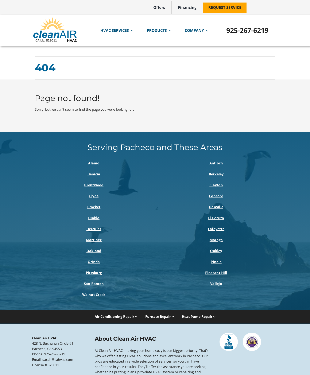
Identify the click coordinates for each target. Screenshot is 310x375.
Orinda (94, 261)
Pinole (216, 261)
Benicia (94, 174)
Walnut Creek (94, 294)
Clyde (93, 196)
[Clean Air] (55, 18)
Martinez (94, 240)
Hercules (93, 229)
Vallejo (216, 283)
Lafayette (216, 229)
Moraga (216, 240)
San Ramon (94, 283)
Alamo (93, 163)
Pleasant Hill (216, 272)
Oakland (93, 251)
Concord (216, 196)
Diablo (93, 218)
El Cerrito (216, 218)
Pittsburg (94, 272)
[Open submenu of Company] (208, 30)
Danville (216, 207)
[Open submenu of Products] (171, 30)
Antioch (216, 163)
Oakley (216, 251)
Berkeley (216, 174)
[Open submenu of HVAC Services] (133, 30)
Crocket (94, 207)
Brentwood (93, 185)
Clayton (216, 185)
